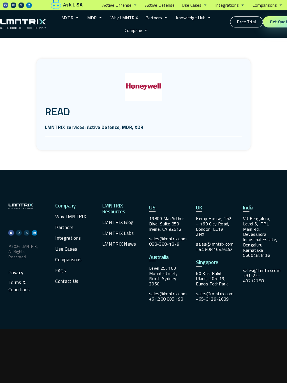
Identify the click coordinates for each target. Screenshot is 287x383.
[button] (120, 5)
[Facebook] (5, 5)
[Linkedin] (29, 5)
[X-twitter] (21, 5)
